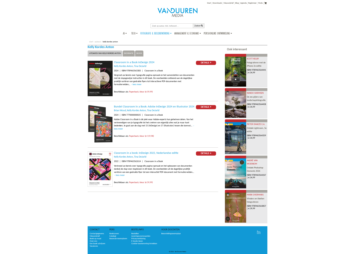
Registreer (252, 3)
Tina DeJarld (140, 66)
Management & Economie (186, 33)
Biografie (128, 53)
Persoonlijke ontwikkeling (217, 33)
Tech (133, 33)
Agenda (243, 3)
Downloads (217, 3)
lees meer (137, 84)
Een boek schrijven (97, 244)
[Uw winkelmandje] (265, 3)
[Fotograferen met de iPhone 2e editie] (235, 86)
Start (209, 3)
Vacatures (94, 246)
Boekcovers (114, 234)
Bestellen (135, 234)
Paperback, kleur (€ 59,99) (141, 92)
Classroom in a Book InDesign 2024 (134, 62)
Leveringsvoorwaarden (140, 236)
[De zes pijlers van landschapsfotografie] (235, 117)
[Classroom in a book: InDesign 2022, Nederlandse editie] (100, 186)
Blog (237, 3)
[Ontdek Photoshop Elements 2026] (235, 188)
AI (124, 33)
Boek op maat (95, 239)
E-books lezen (137, 241)
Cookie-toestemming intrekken (144, 244)
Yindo (260, 3)
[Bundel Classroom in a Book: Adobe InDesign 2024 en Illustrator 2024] (100, 142)
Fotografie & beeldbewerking (154, 33)
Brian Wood (120, 110)
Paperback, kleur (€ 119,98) (141, 136)
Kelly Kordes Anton (123, 66)
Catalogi (112, 236)
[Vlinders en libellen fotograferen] (235, 222)
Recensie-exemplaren (118, 239)
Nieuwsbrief (229, 3)
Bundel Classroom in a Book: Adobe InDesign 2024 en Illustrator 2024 (154, 106)
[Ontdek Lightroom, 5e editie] (235, 153)
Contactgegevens (97, 234)
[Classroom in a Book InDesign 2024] (100, 96)
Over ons (93, 241)
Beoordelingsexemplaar (171, 234)
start (91, 42)
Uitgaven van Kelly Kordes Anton (105, 53)
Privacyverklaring (138, 239)
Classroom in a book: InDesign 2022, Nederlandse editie (146, 153)
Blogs (139, 53)
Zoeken (197, 26)
